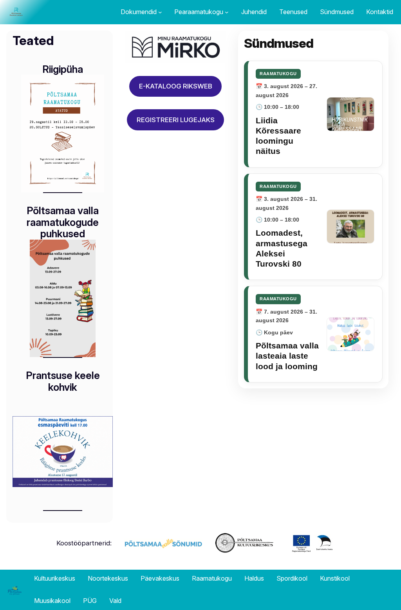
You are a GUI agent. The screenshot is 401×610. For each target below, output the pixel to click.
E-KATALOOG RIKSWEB (175, 86)
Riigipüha (62, 69)
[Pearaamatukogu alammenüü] (227, 12)
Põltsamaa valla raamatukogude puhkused (63, 222)
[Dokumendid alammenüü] (160, 12)
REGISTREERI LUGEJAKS (176, 120)
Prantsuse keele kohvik (63, 381)
